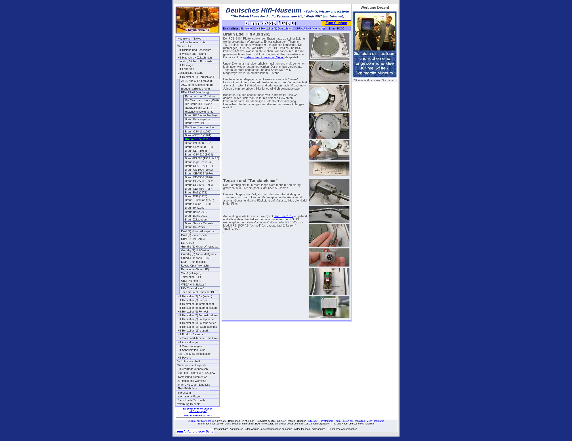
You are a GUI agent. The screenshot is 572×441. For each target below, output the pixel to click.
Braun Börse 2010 (196, 212)
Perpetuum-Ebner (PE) (195, 269)
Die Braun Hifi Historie (198, 104)
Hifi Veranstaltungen (189, 346)
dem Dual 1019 (283, 216)
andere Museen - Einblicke (193, 384)
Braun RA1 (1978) (196, 192)
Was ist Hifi (184, 46)
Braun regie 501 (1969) (199, 162)
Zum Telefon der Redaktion (350, 421)
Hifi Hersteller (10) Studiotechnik (197, 326)
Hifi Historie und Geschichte (194, 50)
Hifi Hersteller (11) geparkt (193, 330)
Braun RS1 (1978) (196, 196)
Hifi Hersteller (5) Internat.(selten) (197, 307)
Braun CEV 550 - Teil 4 (199, 188)
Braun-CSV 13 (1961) (198, 131)
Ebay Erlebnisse (187, 388)
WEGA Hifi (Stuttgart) (193, 284)
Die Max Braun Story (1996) (202, 100)
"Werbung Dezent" (188, 404)
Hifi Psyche (184, 357)
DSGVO (312, 421)
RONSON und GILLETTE (200, 107)
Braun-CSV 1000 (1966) (199, 147)
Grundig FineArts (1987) (195, 258)
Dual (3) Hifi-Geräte (193, 239)
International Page (188, 396)
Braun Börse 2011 (196, 215)
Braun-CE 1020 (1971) (199, 169)
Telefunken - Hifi (191, 277)
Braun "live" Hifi (194, 123)
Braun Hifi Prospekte (197, 119)
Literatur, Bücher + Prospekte (194, 61)
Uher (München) (191, 280)
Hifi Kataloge (185, 65)
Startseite (246, 28)
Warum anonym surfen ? (197, 415)
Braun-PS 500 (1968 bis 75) (202, 158)
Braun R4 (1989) (195, 207)
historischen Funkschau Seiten (264, 57)
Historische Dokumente (199, 111)
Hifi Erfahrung (185, 69)
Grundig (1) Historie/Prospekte (199, 246)
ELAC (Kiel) (188, 242)
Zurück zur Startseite (199, 421)
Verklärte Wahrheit (188, 361)
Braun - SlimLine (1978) (199, 200)
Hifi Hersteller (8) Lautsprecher (196, 319)
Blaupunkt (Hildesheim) (195, 88)
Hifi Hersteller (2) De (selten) (194, 296)
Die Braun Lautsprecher (199, 127)
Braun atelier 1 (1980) (198, 204)
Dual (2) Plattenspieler (194, 235)
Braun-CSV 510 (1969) (199, 154)
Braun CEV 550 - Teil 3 (199, 185)
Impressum (184, 392)
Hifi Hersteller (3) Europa (192, 300)
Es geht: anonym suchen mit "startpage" (197, 410)
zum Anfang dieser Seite (195, 431)
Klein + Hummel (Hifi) (194, 261)
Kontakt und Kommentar (192, 377)
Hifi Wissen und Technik (191, 53)
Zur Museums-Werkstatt (191, 380)
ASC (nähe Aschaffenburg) (197, 84)
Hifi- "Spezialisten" (192, 288)
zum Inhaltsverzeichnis (191, 42)
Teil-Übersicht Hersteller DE (198, 292)
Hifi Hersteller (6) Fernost (192, 311)
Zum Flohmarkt (375, 421)
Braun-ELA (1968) (196, 150)
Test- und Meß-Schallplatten (194, 353)
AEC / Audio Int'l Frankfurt (196, 81)
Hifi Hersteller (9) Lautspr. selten (196, 323)
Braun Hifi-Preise (195, 227)
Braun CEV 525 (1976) (199, 173)
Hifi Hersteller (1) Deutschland (195, 77)
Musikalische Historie (190, 72)
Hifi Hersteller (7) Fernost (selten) (197, 315)
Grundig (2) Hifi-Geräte (195, 250)
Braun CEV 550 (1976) (199, 177)
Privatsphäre (326, 421)
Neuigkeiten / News (189, 38)
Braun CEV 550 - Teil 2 (199, 181)
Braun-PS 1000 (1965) (198, 143)
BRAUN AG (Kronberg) (195, 92)
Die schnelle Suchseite (191, 400)
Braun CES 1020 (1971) (199, 166)
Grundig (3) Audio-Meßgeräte (199, 254)
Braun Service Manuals (199, 223)
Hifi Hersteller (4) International (195, 304)
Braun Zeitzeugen (196, 219)
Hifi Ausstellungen (188, 342)
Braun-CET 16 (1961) (198, 135)
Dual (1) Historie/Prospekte (197, 231)
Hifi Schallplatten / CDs (191, 350)
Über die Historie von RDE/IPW (196, 372)
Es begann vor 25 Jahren (200, 96)
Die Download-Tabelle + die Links (198, 338)
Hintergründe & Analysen (192, 369)
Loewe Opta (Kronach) (195, 265)
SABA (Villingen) (191, 273)
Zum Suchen (336, 23)
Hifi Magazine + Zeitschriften (194, 57)
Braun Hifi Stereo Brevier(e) (202, 115)
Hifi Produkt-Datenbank (191, 334)
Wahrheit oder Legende (191, 365)
